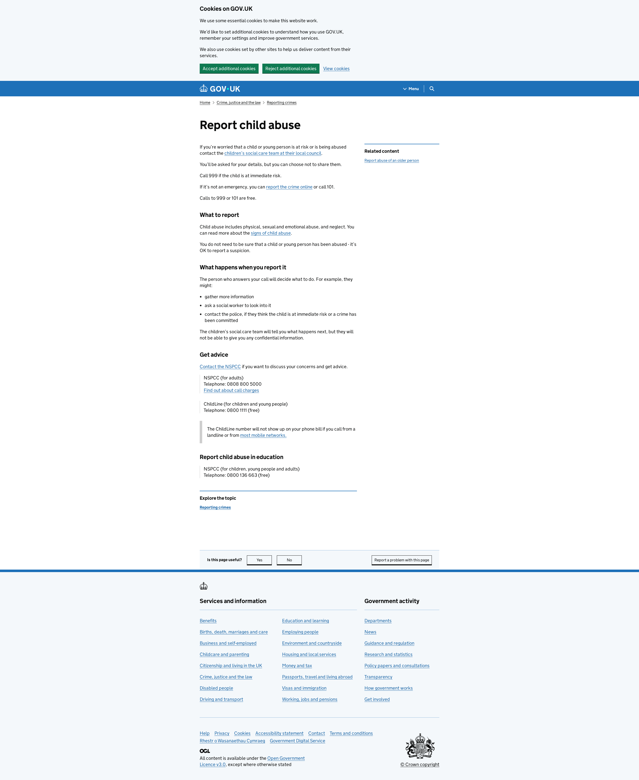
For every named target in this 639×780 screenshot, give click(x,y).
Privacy (221, 733)
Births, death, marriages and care (234, 632)
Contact (316, 733)
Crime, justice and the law (239, 102)
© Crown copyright (419, 764)
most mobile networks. (263, 435)
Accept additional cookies (229, 68)
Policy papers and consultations (397, 665)
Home (205, 102)
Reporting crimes (282, 102)
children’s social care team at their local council (272, 153)
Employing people (300, 632)
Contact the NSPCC (220, 366)
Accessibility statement (279, 733)
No (294, 560)
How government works (388, 688)
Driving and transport (221, 699)
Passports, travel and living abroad (317, 677)
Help (205, 733)
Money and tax (297, 665)
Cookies (242, 733)
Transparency (378, 677)
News (370, 632)
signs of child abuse (271, 233)
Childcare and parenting (224, 654)
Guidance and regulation (389, 643)
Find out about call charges (231, 390)
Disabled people (216, 688)
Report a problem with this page (401, 560)
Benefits (208, 621)
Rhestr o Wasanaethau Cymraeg (232, 741)
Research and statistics (388, 654)
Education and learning (305, 621)
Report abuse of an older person (391, 160)
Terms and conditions (351, 733)
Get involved (377, 699)
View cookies (336, 68)
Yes (264, 560)
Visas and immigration (304, 688)
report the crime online (289, 187)
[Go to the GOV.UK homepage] (220, 88)
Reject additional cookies (291, 68)
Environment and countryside (312, 643)
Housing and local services (309, 654)
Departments (378, 621)
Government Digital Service (297, 741)
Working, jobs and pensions (309, 699)
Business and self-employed (228, 643)
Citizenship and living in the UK (231, 665)
